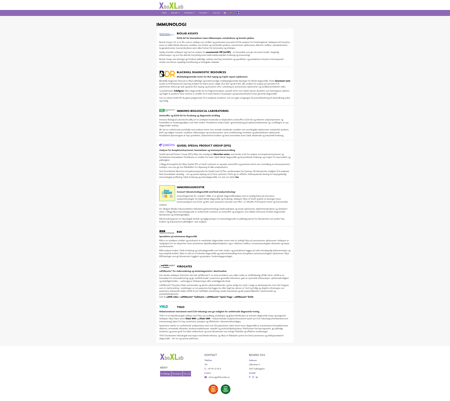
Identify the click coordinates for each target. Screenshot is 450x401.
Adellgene (179, 90)
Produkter (188, 12)
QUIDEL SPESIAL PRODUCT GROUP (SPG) (204, 145)
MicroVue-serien (222, 154)
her (237, 177)
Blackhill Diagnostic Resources (201, 72)
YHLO (181, 307)
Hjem (164, 12)
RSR (179, 231)
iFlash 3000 (204, 318)
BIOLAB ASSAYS (187, 33)
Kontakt (202, 12)
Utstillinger (166, 373)
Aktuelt (174, 12)
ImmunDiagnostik (191, 187)
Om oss (216, 12)
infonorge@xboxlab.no (219, 377)
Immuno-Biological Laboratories (203, 111)
